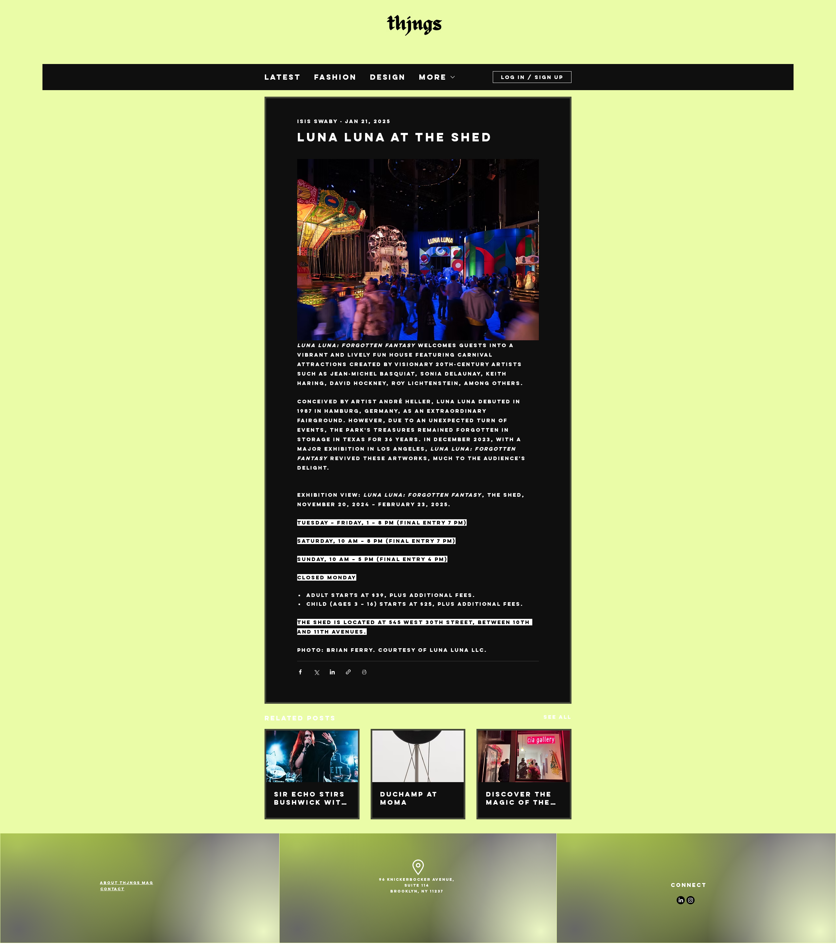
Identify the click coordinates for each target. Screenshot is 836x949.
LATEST (283, 77)
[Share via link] (348, 672)
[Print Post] (364, 672)
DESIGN (388, 77)
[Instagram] (690, 900)
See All (557, 717)
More (433, 77)
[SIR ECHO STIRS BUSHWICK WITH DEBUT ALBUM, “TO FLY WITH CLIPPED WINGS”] (312, 756)
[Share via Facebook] (300, 672)
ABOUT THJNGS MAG (126, 882)
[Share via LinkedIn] (332, 672)
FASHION (335, 77)
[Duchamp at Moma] (418, 756)
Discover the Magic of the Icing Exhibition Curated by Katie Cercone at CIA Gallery (522, 798)
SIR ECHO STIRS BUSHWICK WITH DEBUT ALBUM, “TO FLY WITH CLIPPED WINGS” (311, 798)
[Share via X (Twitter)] (316, 672)
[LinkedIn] (681, 900)
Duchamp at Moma (409, 798)
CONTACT (112, 889)
